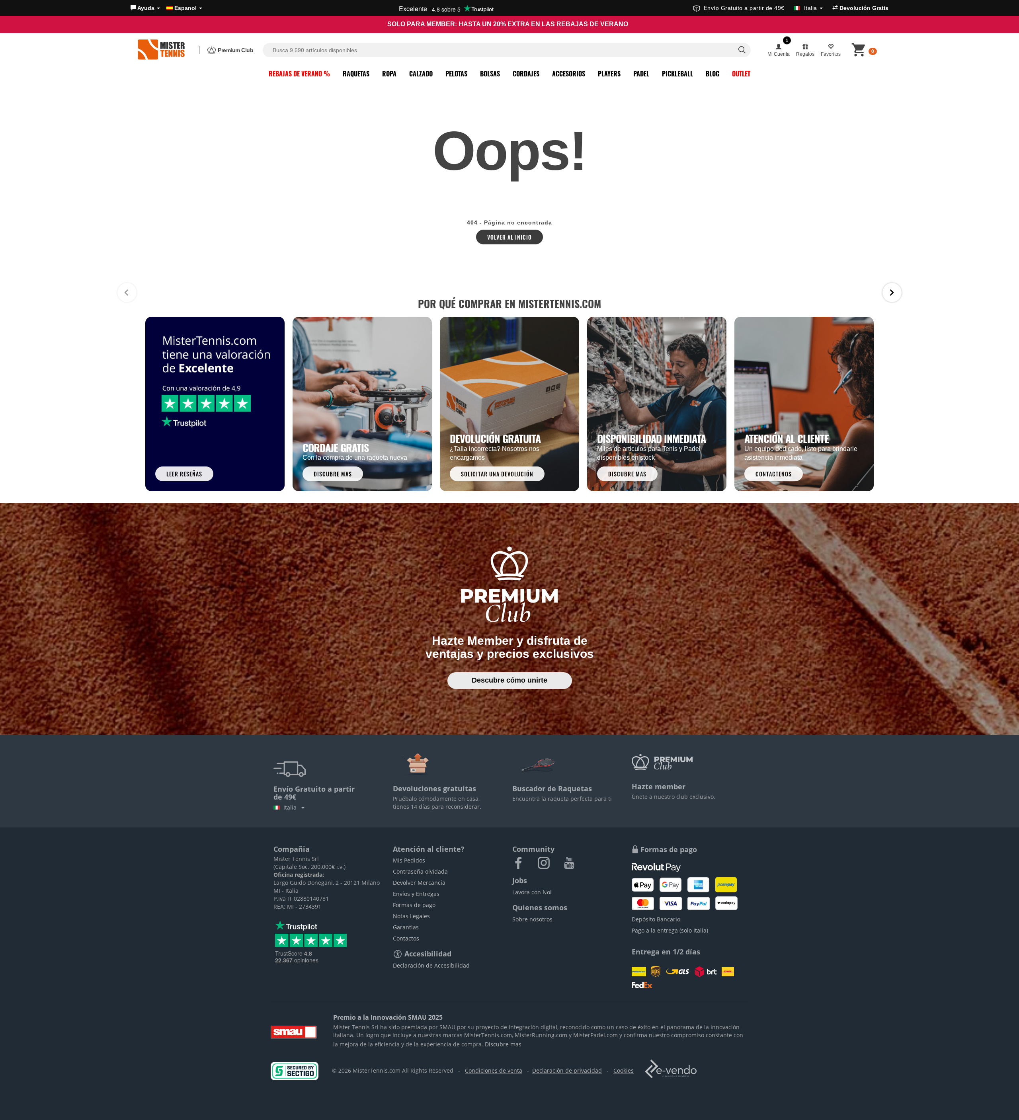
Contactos (406, 938)
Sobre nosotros (532, 919)
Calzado (421, 73)
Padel (641, 73)
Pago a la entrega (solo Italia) (670, 930)
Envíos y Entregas (416, 894)
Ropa (389, 73)
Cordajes (526, 73)
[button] (145, 8)
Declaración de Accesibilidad (431, 965)
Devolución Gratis (863, 8)
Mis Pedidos (409, 860)
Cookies (623, 1070)
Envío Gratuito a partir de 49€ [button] (760, 8)
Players (609, 73)
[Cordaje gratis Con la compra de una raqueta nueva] (362, 403)
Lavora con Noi (532, 892)
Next (892, 292)
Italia (291, 807)
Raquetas (356, 73)
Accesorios (568, 73)
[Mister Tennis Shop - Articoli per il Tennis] (161, 50)
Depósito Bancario (656, 919)
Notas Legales (411, 916)
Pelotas (456, 73)
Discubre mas (503, 1044)
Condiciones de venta (493, 1070)
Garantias (406, 927)
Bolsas (490, 73)
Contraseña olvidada (420, 871)
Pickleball (677, 73)
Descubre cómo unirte (509, 680)
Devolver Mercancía (419, 882)
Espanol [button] (185, 8)
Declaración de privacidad (567, 1070)
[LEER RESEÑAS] (215, 403)
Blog (712, 73)
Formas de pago (414, 905)
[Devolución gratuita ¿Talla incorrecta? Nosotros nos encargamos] (509, 403)
